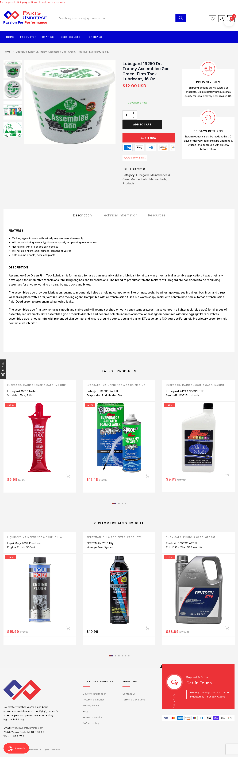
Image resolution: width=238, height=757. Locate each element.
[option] (70, 102)
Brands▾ (48, 37)
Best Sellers (70, 37)
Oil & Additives (114, 537)
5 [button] (125, 655)
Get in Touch (199, 682)
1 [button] (114, 503)
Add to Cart (142, 124)
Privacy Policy (91, 705)
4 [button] (125, 503)
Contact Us (129, 693)
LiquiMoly (14, 537)
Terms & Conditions (133, 699)
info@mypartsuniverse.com (27, 727)
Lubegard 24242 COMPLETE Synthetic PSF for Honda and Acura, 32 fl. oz (185, 395)
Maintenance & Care (38, 385)
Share (3, 366)
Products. (128, 183)
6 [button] (128, 655)
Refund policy (91, 723)
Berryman (93, 537)
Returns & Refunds (94, 699)
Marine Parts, (139, 179)
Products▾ (28, 37)
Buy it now (149, 137)
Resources (156, 215)
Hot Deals (94, 37)
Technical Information (119, 215)
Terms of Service (92, 717)
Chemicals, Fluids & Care (184, 537)
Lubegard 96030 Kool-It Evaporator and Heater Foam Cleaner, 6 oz (105, 395)
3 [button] (122, 503)
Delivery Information (94, 693)
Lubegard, (142, 175)
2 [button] (119, 503)
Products (134, 537)
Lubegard (14, 385)
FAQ (85, 711)
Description (82, 215)
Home (10, 37)
